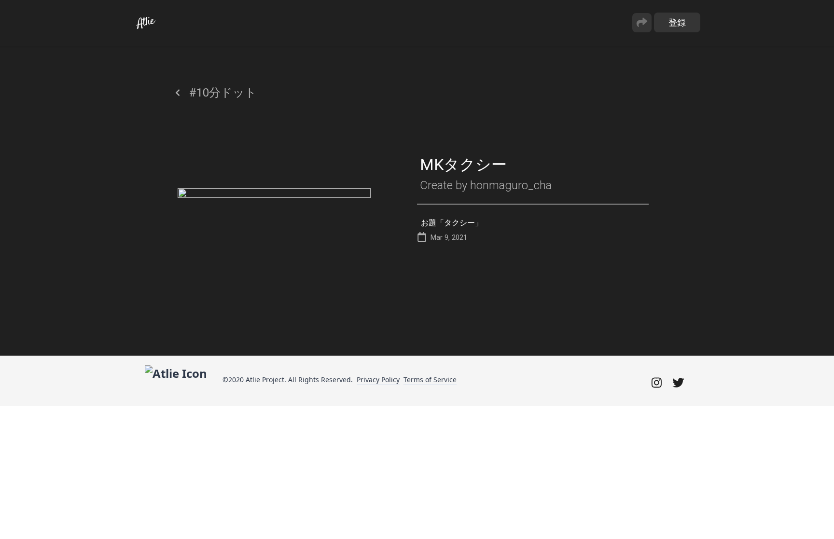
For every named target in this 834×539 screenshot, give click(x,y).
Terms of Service (430, 379)
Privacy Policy (378, 379)
